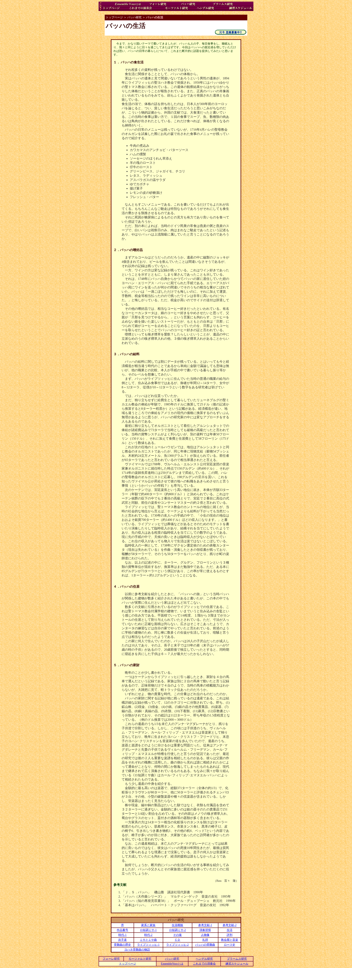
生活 (229, 930)
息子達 (122, 939)
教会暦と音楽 (229, 939)
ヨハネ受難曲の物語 (137, 949)
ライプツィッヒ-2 (177, 944)
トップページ (127, 963)
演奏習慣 (205, 930)
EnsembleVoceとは (172, 963)
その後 (177, 934)
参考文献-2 (229, 925)
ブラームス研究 (237, 958)
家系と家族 (148, 925)
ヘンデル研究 (204, 958)
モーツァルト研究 (140, 958)
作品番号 (122, 930)
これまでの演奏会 (204, 963)
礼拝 (205, 939)
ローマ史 (229, 944)
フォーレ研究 (111, 958)
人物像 (205, 934)
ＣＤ (177, 939)
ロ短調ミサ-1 (148, 930)
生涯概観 (177, 925)
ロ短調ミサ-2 (177, 930)
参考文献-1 (205, 925)
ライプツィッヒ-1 (148, 944)
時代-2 (148, 934)
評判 (229, 934)
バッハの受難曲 (205, 944)
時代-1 (122, 934)
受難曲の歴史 (122, 944)
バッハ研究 (172, 958)
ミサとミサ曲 (148, 939)
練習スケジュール (237, 963)
